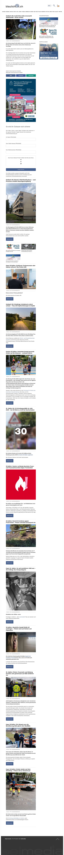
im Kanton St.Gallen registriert (25, 454)
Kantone (11, 11)
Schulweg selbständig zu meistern (16, 818)
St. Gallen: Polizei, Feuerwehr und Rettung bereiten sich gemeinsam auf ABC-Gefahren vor (20, 673)
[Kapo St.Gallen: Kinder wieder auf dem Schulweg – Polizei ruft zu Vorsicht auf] (21, 791)
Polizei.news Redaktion (16, 40)
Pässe (37, 11)
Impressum (8, 838)
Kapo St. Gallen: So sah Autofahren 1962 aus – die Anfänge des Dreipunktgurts (21, 569)
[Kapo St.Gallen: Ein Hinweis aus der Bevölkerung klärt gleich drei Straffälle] (21, 738)
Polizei (39, 11)
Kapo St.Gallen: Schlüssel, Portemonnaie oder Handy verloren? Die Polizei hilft (20, 266)
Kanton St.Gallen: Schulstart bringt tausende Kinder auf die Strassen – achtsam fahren (20, 352)
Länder (20, 11)
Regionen (7, 11)
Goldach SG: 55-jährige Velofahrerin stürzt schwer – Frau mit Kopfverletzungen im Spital (20, 305)
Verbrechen (27, 11)
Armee (50, 11)
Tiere (53, 11)
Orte (17, 11)
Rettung (47, 11)
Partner (60, 11)
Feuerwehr (43, 11)
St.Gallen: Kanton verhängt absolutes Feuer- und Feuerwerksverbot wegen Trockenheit (20, 466)
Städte (14, 11)
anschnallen (22, 617)
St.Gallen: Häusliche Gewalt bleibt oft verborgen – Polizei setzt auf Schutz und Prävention (19, 629)
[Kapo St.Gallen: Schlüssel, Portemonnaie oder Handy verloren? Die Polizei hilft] (21, 279)
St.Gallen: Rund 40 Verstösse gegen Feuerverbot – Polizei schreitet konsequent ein (21, 521)
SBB (34, 11)
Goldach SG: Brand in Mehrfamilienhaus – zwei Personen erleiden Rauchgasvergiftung (21, 180)
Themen (23, 11)
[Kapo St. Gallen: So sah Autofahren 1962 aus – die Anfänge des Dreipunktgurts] (21, 591)
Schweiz (3, 11)
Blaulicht (56, 11)
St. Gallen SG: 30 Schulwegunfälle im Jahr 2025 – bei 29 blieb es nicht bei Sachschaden (20, 409)
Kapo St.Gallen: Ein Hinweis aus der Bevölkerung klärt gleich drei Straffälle (18, 725)
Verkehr (31, 11)
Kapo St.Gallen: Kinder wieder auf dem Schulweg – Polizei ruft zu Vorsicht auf (18, 769)
